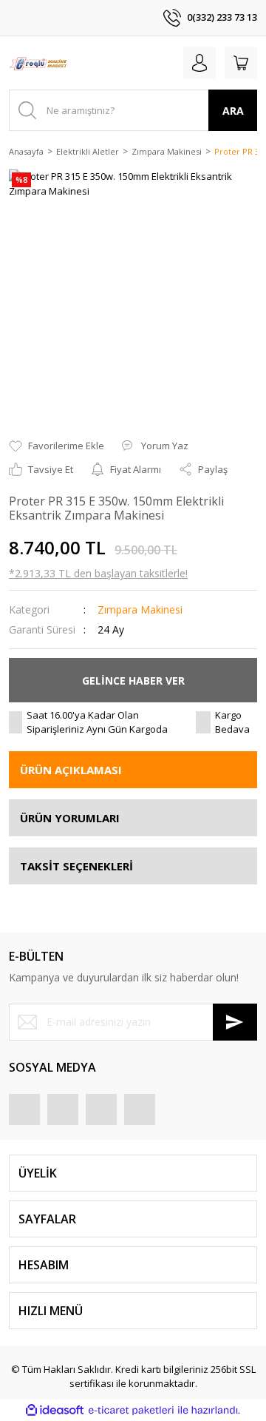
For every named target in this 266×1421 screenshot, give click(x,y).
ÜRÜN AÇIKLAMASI (71, 769)
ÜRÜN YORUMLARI (70, 817)
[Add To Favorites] (56, 446)
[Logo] (38, 63)
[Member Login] (199, 63)
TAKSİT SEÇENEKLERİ (76, 866)
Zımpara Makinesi (140, 609)
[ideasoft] (54, 1410)
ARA (233, 111)
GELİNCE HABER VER (133, 680)
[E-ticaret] (131, 1410)
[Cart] (241, 63)
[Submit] (235, 1022)
